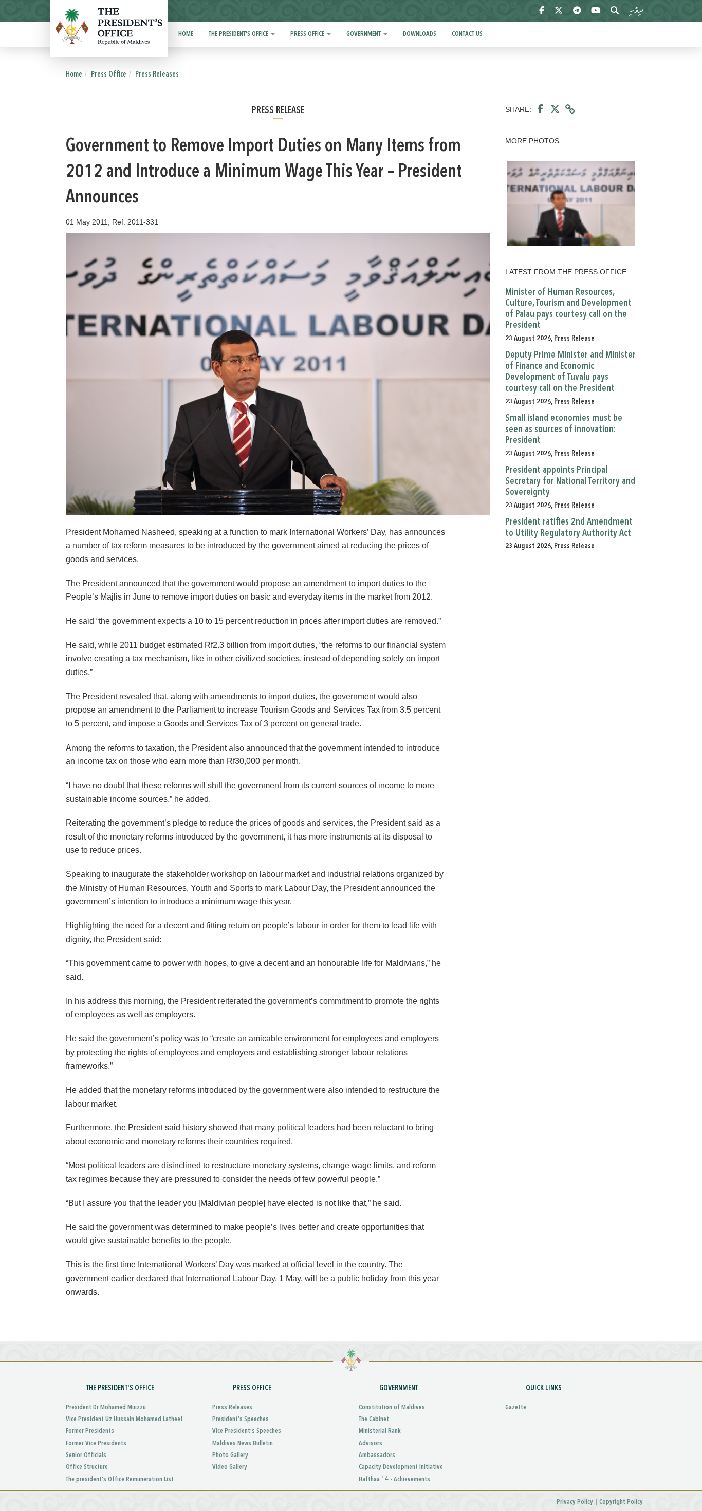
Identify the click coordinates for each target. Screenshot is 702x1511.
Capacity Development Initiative (401, 1467)
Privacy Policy (575, 1502)
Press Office (308, 34)
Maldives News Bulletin (242, 1443)
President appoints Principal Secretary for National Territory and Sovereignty (570, 481)
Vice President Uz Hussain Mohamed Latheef (124, 1419)
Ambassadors (377, 1455)
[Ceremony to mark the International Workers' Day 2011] (570, 203)
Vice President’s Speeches (246, 1431)
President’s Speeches (240, 1419)
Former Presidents (90, 1431)
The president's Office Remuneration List (120, 1479)
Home (185, 34)
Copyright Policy (621, 1502)
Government (364, 34)
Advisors (370, 1443)
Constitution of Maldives (392, 1407)
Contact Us (467, 34)
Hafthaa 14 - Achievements (394, 1479)
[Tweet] (555, 109)
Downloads (419, 34)
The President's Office (239, 34)
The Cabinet (374, 1419)
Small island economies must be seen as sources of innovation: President (563, 429)
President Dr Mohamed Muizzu (106, 1407)
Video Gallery (229, 1467)
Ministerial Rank (380, 1431)
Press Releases (157, 74)
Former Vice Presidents (96, 1443)
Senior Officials (86, 1455)
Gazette (515, 1407)
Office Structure (87, 1467)
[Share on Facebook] (540, 109)
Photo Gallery (230, 1455)
